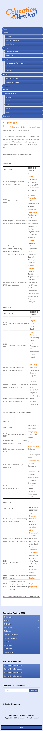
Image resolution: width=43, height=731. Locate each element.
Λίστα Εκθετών (10, 67)
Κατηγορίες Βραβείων (12, 78)
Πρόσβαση (9, 70)
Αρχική (5, 29)
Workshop (9, 97)
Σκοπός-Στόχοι (10, 44)
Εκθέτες (5, 48)
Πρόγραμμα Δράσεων (9, 93)
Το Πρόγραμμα (10, 123)
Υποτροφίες (6, 86)
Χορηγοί (5, 89)
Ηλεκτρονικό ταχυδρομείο (31, 127)
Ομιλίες (8, 101)
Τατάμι (7, 104)
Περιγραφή (9, 36)
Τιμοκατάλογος (10, 55)
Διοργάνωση (6, 116)
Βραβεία (5, 74)
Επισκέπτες (6, 59)
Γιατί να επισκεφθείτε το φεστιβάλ (15, 63)
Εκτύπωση (15, 127)
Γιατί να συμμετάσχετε (12, 51)
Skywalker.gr (15, 704)
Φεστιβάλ (6, 32)
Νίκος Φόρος (32, 432)
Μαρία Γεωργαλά (33, 477)
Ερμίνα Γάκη (32, 491)
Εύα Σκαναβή (34, 396)
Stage (7, 112)
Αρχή (21, 727)
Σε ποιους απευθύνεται (12, 40)
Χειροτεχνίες (9, 108)
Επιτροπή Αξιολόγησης (12, 82)
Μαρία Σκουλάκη (33, 446)
